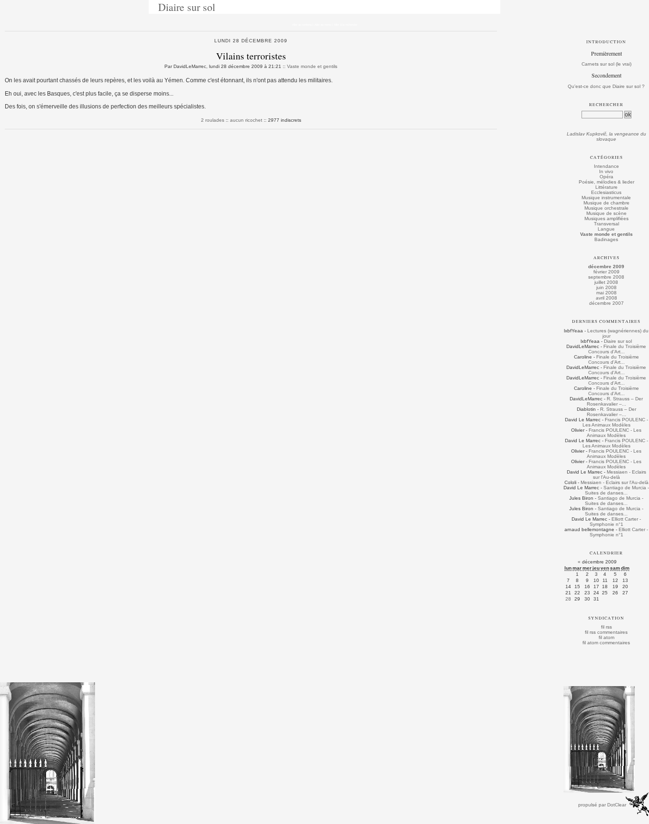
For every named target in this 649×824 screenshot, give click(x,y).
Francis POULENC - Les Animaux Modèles (615, 422)
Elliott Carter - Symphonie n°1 (615, 521)
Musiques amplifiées (606, 218)
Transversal (606, 223)
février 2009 (606, 271)
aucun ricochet (246, 120)
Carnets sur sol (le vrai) (606, 64)
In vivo (606, 171)
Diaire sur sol (186, 7)
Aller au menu (323, 24)
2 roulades (212, 120)
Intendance (606, 166)
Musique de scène (606, 213)
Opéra (606, 176)
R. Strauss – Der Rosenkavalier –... (615, 401)
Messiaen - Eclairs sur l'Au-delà (619, 474)
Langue (606, 229)
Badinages (606, 239)
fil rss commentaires (606, 632)
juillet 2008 (606, 282)
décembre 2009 (606, 266)
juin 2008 (606, 287)
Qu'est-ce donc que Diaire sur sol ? (606, 86)
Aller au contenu (302, 24)
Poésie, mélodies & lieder (606, 181)
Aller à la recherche (345, 24)
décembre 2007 (606, 303)
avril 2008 (606, 298)
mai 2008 (606, 292)
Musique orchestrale (606, 208)
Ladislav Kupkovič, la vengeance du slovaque (606, 136)
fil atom (606, 637)
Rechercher (606, 104)
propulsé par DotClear (602, 804)
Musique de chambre (606, 202)
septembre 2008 (606, 277)
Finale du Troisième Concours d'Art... (617, 349)
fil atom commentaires (606, 642)
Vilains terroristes (251, 55)
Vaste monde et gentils (312, 66)
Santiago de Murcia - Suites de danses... (617, 490)
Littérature (606, 187)
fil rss (606, 627)
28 (568, 598)
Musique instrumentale (606, 197)
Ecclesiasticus (606, 192)
